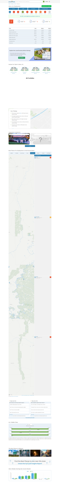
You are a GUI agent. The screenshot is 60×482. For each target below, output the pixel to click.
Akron (20, 113)
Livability (46, 1)
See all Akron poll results (30, 417)
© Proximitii (22, 395)
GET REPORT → (22, 57)
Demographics (33, 8)
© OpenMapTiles (31, 395)
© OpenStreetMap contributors (26, 395)
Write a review (11, 415)
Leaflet (33, 395)
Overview (13, 8)
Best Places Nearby (45, 8)
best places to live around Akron (14, 396)
